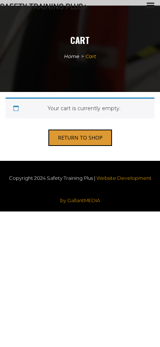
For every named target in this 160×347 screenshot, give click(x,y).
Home (71, 56)
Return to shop (80, 137)
